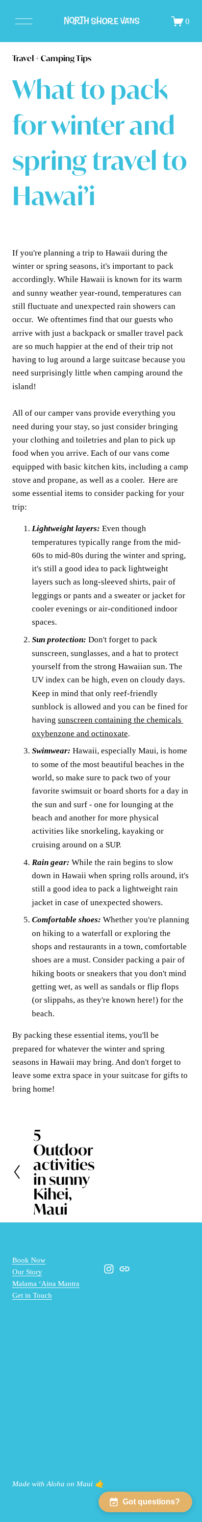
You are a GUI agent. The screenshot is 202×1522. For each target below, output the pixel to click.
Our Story (27, 1272)
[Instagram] (109, 1269)
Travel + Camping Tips (51, 58)
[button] (145, 1502)
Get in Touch (32, 1295)
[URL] (124, 1269)
